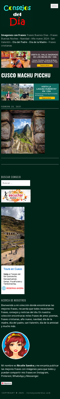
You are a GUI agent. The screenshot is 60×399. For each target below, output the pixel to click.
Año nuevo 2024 (40, 38)
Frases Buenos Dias (37, 35)
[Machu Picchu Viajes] (30, 66)
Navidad (24, 38)
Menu (54, 6)
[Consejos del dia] (17, 26)
